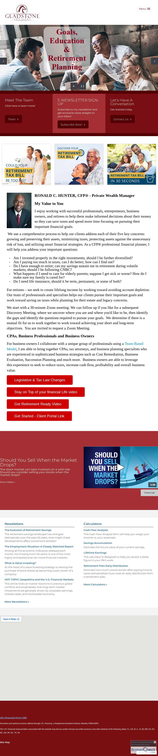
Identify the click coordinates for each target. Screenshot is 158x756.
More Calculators (95, 584)
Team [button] (12, 119)
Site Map (5, 742)
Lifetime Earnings (95, 552)
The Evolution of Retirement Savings (28, 530)
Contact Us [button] (121, 119)
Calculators (93, 524)
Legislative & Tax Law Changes (39, 380)
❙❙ (83, 86)
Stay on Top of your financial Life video (45, 392)
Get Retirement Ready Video (37, 404)
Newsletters (14, 524)
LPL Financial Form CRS (13, 717)
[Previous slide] (3, 61)
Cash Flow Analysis (96, 530)
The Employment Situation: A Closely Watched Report (39, 546)
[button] (144, 9)
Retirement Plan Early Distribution (106, 565)
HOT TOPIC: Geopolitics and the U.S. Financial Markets (39, 579)
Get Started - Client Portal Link (39, 416)
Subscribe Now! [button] (71, 124)
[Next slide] (154, 61)
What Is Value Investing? (20, 563)
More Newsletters (17, 601)
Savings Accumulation (98, 543)
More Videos (7, 482)
